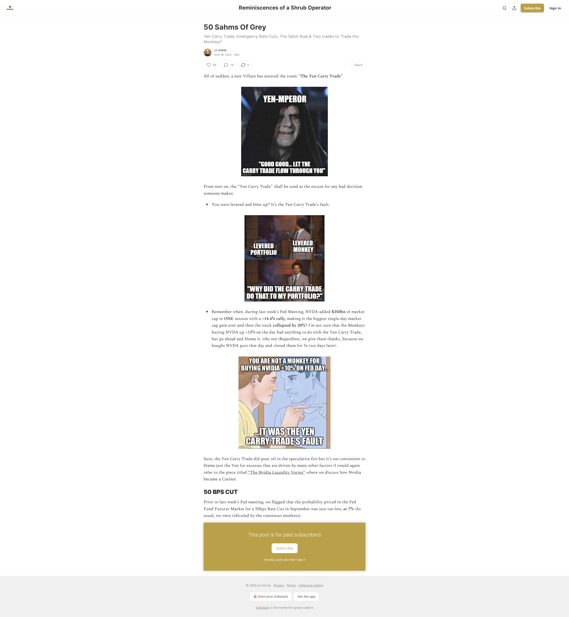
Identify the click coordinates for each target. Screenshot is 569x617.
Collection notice (311, 585)
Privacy (279, 585)
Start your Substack (273, 596)
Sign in (555, 8)
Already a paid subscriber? (284, 560)
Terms (291, 585)
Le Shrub (220, 50)
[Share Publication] (514, 8)
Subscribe (532, 8)
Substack (262, 607)
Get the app (306, 596)
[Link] (197, 492)
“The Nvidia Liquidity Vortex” (276, 472)
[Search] (504, 8)
